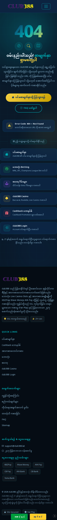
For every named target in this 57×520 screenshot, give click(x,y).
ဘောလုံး (6, 357)
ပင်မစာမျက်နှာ (8, 339)
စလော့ (5, 363)
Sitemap (6, 425)
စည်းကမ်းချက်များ (10, 402)
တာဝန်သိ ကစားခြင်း (11, 414)
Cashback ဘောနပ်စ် (11, 345)
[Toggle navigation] (46, 6)
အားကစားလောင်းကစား (12, 351)
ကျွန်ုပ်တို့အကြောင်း (10, 396)
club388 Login (8, 375)
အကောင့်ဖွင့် (19, 516)
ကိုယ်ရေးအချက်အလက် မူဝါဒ (15, 408)
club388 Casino (9, 369)
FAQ (4, 419)
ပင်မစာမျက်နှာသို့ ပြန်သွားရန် (30, 97)
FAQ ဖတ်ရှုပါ (30, 108)
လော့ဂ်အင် (38, 516)
